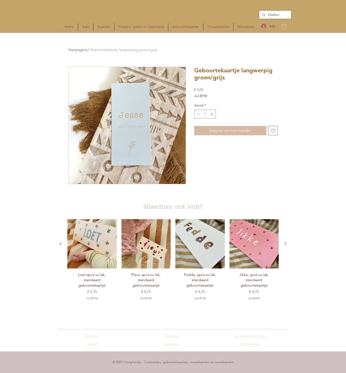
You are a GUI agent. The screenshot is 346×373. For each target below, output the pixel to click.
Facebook (171, 336)
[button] (283, 26)
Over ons (91, 336)
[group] (173, 261)
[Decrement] (198, 114)
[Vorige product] (60, 243)
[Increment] (212, 114)
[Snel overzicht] (92, 243)
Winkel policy (250, 344)
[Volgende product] (285, 243)
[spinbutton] (205, 114)
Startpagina (77, 49)
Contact (91, 344)
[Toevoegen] (273, 131)
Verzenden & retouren (250, 336)
